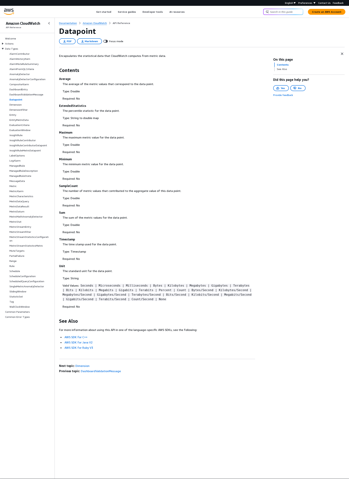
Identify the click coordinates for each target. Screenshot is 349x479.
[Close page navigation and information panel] (342, 54)
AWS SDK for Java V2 (79, 342)
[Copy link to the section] (56, 70)
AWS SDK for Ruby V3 (79, 347)
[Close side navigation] (49, 23)
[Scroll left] (93, 12)
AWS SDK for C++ (76, 337)
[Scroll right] (187, 12)
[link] (121, 23)
